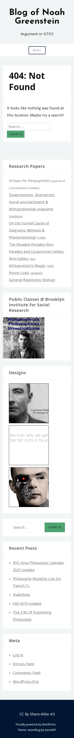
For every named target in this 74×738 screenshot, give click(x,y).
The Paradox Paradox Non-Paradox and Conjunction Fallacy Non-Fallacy (36, 251)
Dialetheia (21, 594)
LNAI (41, 237)
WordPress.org (26, 681)
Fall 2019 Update (27, 603)
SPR (50, 266)
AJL (33, 259)
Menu (37, 50)
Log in (18, 655)
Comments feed (26, 672)
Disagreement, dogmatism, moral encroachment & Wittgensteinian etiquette (32, 201)
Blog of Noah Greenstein (37, 17)
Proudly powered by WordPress (36, 724)
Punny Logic (19, 272)
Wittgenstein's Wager (27, 265)
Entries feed (23, 663)
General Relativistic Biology (32, 279)
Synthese (16, 216)
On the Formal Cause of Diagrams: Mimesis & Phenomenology (29, 230)
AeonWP (50, 730)
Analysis (36, 273)
